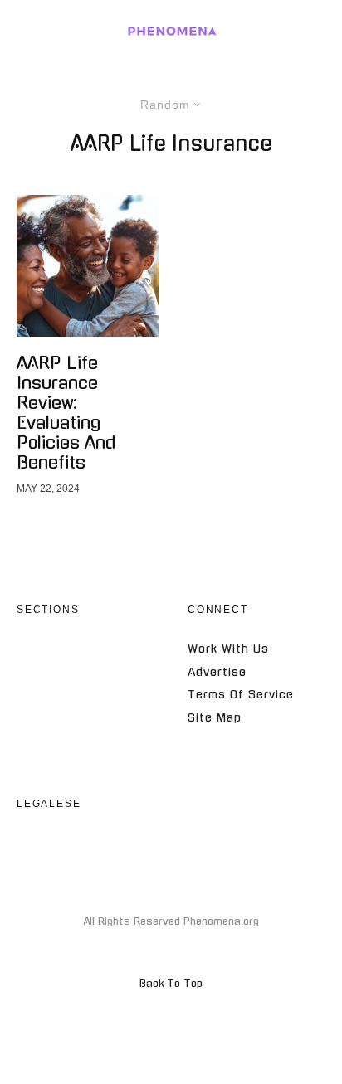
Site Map (215, 717)
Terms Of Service (241, 694)
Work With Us (228, 649)
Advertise (217, 672)
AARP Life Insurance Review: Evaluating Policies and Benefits (66, 413)
